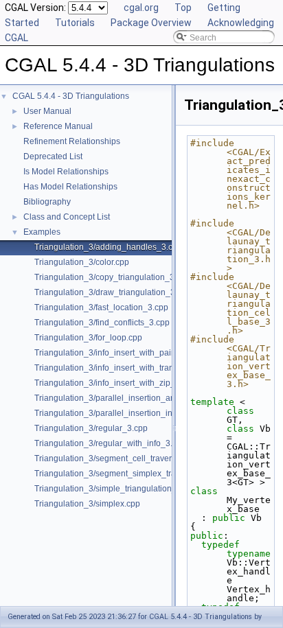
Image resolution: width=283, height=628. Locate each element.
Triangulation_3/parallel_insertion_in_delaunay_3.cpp (136, 413)
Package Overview (151, 22)
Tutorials (75, 22)
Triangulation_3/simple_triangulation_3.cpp (115, 488)
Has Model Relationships (70, 186)
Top (183, 7)
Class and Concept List (66, 217)
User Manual (47, 111)
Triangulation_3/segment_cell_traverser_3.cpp (121, 458)
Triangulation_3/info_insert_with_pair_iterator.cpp (127, 353)
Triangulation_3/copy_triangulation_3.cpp (112, 277)
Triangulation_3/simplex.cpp (87, 504)
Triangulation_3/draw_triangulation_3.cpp (112, 292)
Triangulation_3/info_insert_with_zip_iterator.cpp (125, 383)
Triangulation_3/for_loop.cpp (88, 337)
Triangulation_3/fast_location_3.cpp (101, 307)
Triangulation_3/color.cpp (81, 262)
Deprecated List (52, 156)
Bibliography (47, 202)
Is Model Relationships (66, 171)
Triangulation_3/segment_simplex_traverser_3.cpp (129, 473)
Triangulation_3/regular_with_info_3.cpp (110, 443)
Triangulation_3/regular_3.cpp (91, 428)
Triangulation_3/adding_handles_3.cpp (108, 247)
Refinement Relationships (71, 141)
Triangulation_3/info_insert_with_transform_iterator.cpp (137, 368)
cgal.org (141, 7)
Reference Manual (58, 126)
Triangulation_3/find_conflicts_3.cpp (102, 322)
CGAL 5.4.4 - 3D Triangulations (70, 96)
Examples (41, 232)
